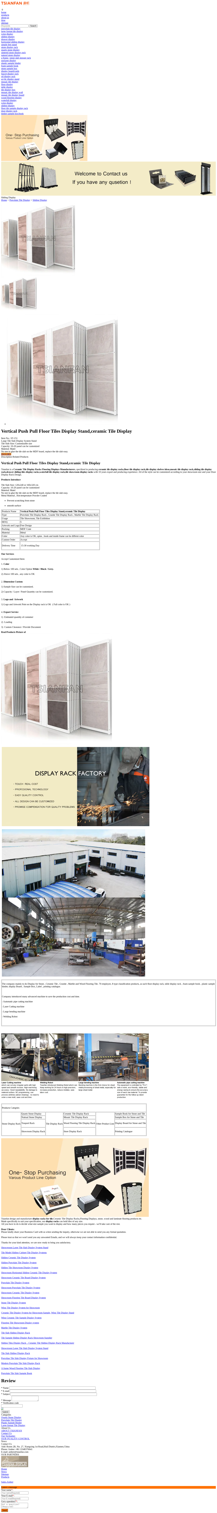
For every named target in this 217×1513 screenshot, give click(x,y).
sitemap (4, 23)
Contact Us (6, 1433)
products (5, 15)
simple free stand (9, 44)
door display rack (9, 111)
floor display (7, 84)
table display (7, 87)
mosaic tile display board (12, 95)
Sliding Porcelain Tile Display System (18, 1262)
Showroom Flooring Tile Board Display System (23, 1297)
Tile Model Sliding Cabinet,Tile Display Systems (24, 1252)
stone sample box (9, 68)
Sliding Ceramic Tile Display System (18, 1257)
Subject (5, 1394)
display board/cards (10, 71)
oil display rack (8, 76)
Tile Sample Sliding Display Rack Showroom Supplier (26, 1338)
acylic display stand (10, 79)
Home (4, 200)
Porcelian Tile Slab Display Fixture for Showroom (24, 1358)
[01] (14, 1466)
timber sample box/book (12, 113)
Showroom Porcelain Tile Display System (20, 1287)
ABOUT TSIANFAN (11, 1430)
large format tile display (12, 31)
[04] (41, 1466)
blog (3, 20)
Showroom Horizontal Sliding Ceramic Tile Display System (29, 1272)
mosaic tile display (9, 81)
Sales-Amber (7, 1482)
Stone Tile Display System (13, 1302)
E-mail (5, 1391)
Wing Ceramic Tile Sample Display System (21, 1317)
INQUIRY (6, 454)
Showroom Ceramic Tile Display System (20, 1292)
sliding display (8, 36)
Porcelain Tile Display (19, 200)
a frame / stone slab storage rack (16, 58)
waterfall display (9, 100)
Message (6, 1400)
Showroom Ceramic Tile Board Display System (23, 1277)
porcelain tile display (10, 28)
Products (5, 1477)
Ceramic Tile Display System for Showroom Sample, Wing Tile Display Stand (37, 1312)
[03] (36, 1466)
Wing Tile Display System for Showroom (20, 1307)
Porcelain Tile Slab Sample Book (16, 1373)
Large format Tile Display (13, 1425)
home (3, 12)
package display (8, 60)
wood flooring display (11, 97)
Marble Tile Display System (14, 1328)
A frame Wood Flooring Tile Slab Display (20, 1368)
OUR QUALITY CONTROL (15, 1438)
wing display (7, 34)
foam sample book (9, 66)
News (4, 1471)
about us (5, 17)
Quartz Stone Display (11, 1417)
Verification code (10, 1403)
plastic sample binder (11, 63)
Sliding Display (40, 200)
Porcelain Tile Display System (15, 1282)
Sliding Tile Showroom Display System (19, 1267)
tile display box (8, 89)
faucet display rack (10, 74)
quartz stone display (10, 50)
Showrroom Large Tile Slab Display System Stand (24, 1247)
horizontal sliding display (13, 42)
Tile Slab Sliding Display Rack (15, 1333)
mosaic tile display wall (12, 92)
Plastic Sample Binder (11, 1422)
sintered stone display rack (13, 52)
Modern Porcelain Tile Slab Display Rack (20, 1363)
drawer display (8, 39)
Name (5, 1388)
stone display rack (9, 47)
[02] (31, 1466)
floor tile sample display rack (14, 108)
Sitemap (5, 1474)
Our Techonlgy (8, 1436)
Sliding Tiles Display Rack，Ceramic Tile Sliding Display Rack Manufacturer (37, 1343)
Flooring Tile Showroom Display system (20, 1322)
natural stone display (10, 55)
